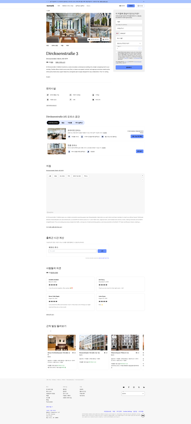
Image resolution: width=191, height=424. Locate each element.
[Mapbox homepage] (50, 212)
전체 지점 (49, 379)
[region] (95, 193)
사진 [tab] (47, 45)
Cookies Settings (127, 411)
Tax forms (82, 395)
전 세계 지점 (49, 389)
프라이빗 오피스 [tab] (53, 123)
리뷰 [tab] (67, 45)
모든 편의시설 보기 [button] (51, 105)
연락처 (81, 389)
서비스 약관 (126, 61)
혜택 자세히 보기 (104, 1)
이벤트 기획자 (66, 395)
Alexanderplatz (70, 379)
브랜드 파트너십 (67, 397)
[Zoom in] (142, 175)
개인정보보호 (107, 411)
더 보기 (48, 76)
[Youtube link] (123, 387)
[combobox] (118, 33)
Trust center (49, 402)
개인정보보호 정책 (137, 58)
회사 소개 (48, 391)
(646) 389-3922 (51, 410)
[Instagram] (134, 387)
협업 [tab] (63, 123)
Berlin (59, 379)
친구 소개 (65, 393)
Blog (47, 399)
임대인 (65, 391)
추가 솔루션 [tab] (79, 123)
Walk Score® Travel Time (104, 258)
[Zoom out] (142, 179)
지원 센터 (82, 393)
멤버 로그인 (83, 391)
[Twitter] (139, 387)
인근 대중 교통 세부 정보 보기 (54, 227)
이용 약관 (126, 58)
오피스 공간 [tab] (55, 45)
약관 (114, 411)
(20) (52, 62)
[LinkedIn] (144, 387)
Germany (54, 379)
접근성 (135, 411)
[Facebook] (129, 387)
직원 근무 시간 (60, 62)
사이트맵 (140, 411)
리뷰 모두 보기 (50, 314)
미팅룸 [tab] (70, 123)
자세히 (105, 132)
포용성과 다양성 (50, 393)
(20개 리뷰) (54, 272)
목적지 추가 (53, 247)
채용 (47, 395)
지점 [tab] (62, 45)
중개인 (65, 389)
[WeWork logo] (50, 5)
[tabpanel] (78, 28)
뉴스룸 (48, 397)
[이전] (47, 1)
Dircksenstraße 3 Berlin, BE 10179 (55, 170)
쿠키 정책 (119, 411)
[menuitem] (59, 6)
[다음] (48, 1)
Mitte (63, 379)
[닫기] (144, 2)
